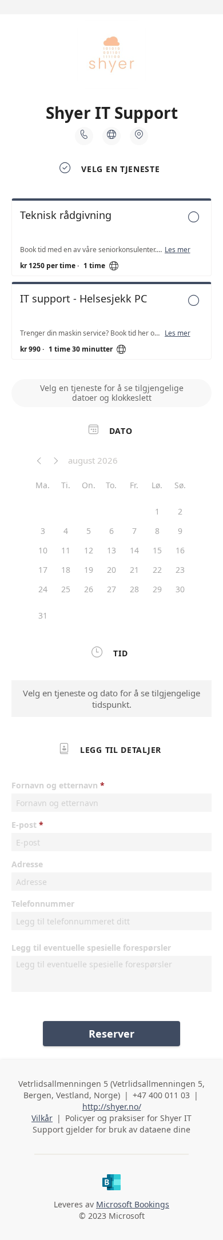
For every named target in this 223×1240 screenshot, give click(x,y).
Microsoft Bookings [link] (132, 1204)
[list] (111, 281)
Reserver (111, 1033)
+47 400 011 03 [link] (161, 1095)
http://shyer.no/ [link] (111, 1106)
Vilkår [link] (42, 1118)
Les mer (177, 250)
